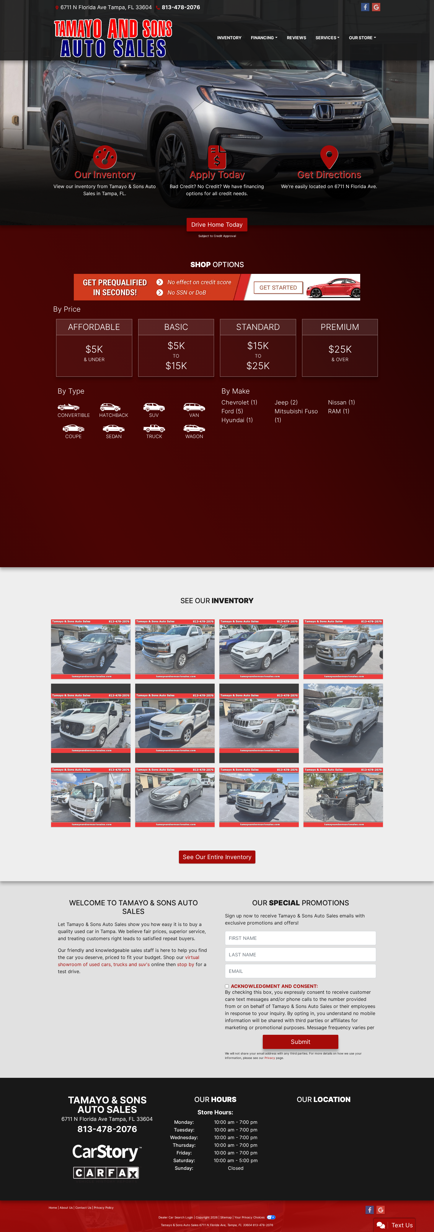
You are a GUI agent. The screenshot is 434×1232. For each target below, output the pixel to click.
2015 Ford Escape (175, 689)
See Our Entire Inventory (217, 857)
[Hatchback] (113, 411)
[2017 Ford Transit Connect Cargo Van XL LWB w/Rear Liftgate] (259, 649)
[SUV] (154, 411)
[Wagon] (194, 432)
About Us (66, 1207)
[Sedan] (114, 432)
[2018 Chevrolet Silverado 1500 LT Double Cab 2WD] (175, 649)
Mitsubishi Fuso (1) (296, 416)
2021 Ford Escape (91, 624)
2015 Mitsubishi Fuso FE (91, 773)
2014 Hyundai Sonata (175, 773)
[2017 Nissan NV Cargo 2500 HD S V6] (90, 723)
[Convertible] (74, 411)
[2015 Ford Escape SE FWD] (175, 723)
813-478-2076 (181, 7)
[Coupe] (73, 432)
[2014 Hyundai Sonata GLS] (175, 797)
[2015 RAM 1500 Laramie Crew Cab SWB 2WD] (343, 723)
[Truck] (154, 432)
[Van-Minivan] (194, 411)
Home (53, 1207)
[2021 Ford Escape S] (90, 649)
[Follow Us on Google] (376, 7)
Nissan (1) (341, 402)
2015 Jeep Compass (259, 689)
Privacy (270, 1058)
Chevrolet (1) (239, 402)
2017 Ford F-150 (343, 624)
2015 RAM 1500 (343, 689)
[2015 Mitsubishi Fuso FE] (90, 797)
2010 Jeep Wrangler (343, 773)
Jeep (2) (286, 402)
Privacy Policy (104, 1207)
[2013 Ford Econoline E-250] (259, 797)
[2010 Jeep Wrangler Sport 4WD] (343, 797)
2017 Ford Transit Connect (259, 624)
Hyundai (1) (237, 420)
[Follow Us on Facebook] (365, 7)
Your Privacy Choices (249, 1217)
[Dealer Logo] (113, 37)
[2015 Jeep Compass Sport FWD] (259, 723)
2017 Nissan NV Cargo (91, 689)
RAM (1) (339, 411)
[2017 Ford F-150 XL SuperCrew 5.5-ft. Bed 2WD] (343, 649)
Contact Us (83, 1207)
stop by (185, 964)
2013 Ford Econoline (259, 773)
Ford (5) (232, 411)
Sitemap (226, 1217)
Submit (300, 1041)
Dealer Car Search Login (176, 1217)
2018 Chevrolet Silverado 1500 (175, 628)
